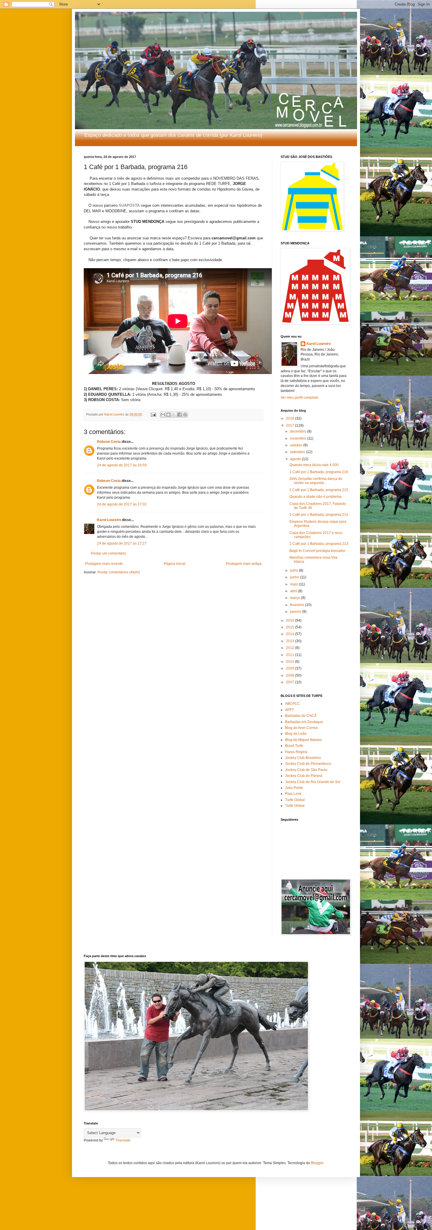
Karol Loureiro (109, 520)
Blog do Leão (296, 734)
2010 (290, 662)
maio (294, 584)
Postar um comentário (108, 553)
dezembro (298, 431)
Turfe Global (295, 800)
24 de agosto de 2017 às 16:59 (122, 465)
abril (294, 591)
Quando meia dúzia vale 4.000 (314, 465)
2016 (290, 620)
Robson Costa (109, 442)
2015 (290, 627)
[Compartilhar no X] (174, 415)
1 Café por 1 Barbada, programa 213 (318, 544)
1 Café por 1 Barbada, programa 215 (318, 490)
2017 (290, 425)
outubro (296, 445)
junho (295, 577)
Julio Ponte (294, 788)
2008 (290, 675)
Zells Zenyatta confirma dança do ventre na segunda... (315, 481)
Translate (122, 1140)
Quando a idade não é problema (315, 497)
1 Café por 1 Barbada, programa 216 (318, 472)
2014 (290, 634)
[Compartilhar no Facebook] (179, 415)
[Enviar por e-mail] (163, 415)
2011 (290, 655)
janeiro (296, 612)
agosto (296, 459)
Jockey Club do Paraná (303, 776)
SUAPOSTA (129, 205)
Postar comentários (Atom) (119, 572)
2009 (290, 668)
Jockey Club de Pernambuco (308, 764)
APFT (289, 710)
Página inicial (174, 564)
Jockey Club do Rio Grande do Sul (312, 782)
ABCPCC (292, 704)
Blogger (317, 1163)
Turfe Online (295, 806)
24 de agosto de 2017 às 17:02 (122, 504)
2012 (290, 648)
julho (294, 570)
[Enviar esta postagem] (153, 414)
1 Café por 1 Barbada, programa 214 (318, 515)
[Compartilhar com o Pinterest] (185, 415)
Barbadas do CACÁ (301, 716)
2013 (290, 641)
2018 (290, 418)
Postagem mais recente (104, 564)
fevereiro (297, 605)
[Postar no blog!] (168, 415)
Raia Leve (293, 794)
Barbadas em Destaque (304, 722)
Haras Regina (296, 752)
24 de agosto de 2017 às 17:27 (122, 543)
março (295, 598)
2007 (290, 682)
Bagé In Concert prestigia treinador (317, 551)
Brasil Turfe (294, 746)
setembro (298, 452)
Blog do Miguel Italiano (303, 740)
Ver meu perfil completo (299, 397)
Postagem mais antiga (244, 564)
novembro (298, 438)
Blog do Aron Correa (301, 728)
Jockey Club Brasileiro (303, 758)
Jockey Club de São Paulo (306, 770)
